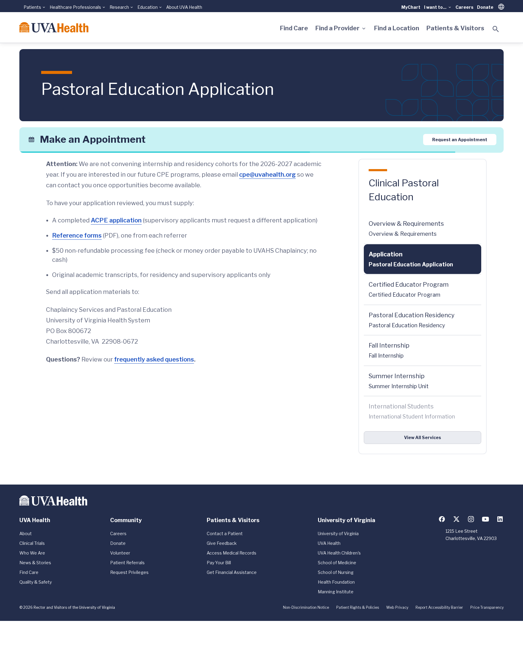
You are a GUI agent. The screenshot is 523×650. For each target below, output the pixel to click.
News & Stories (35, 562)
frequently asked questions (154, 359)
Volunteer (120, 552)
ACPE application (116, 220)
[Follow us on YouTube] (485, 519)
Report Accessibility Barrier (439, 607)
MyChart (410, 7)
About (25, 533)
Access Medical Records (231, 552)
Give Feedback (222, 543)
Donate (485, 7)
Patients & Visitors (455, 28)
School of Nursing (336, 572)
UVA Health (329, 543)
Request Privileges (129, 572)
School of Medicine (337, 562)
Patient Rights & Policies (357, 607)
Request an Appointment (459, 139)
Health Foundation (336, 582)
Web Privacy (397, 607)
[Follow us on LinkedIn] (500, 519)
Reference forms (77, 235)
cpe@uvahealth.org (267, 174)
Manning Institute (336, 591)
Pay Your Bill (219, 562)
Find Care (294, 28)
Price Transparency (487, 607)
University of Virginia (338, 533)
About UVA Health (184, 7)
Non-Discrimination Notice (306, 607)
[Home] (53, 27)
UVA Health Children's (339, 552)
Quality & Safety (35, 582)
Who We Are (32, 552)
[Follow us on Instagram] (471, 519)
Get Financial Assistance (232, 572)
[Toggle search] (496, 29)
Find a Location (396, 28)
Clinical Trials (32, 543)
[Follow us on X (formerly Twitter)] (456, 519)
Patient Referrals (127, 562)
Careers (464, 7)
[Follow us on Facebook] (442, 519)
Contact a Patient (225, 533)
